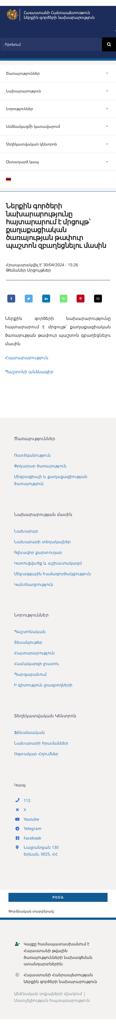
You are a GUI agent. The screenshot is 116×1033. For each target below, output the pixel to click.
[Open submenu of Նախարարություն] (107, 91)
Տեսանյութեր (28, 642)
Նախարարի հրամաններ (41, 743)
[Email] (98, 298)
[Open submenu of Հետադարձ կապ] (107, 161)
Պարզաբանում (30, 674)
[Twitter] (28, 298)
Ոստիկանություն (32, 455)
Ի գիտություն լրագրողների (43, 685)
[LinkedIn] (46, 298)
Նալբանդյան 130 (41, 847)
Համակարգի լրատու (36, 663)
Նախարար (26, 531)
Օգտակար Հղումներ (36, 753)
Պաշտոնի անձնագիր (29, 371)
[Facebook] (11, 298)
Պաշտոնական (30, 631)
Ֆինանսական (29, 732)
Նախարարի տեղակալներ (42, 541)
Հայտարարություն (26, 357)
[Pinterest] (80, 298)
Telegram (32, 828)
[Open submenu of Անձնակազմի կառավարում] (107, 126)
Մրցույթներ (39, 270)
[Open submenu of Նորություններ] (107, 108)
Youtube (31, 819)
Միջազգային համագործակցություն (52, 573)
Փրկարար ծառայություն (40, 465)
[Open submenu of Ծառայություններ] (107, 73)
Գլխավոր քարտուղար (38, 552)
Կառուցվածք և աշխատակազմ (48, 563)
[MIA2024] (12, 10)
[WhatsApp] (63, 298)
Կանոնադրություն (33, 584)
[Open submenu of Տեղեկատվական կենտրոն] (107, 144)
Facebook (32, 838)
